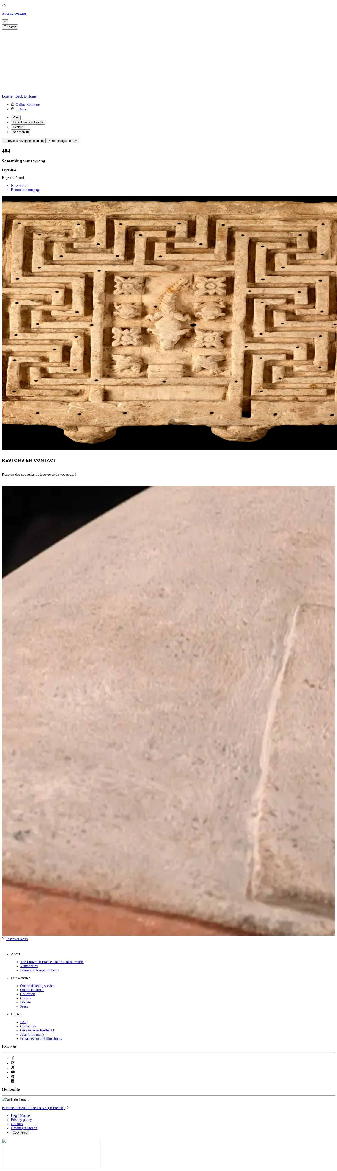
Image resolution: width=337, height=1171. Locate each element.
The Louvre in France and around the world (52, 962)
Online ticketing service (37, 986)
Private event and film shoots (41, 1038)
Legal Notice (20, 1116)
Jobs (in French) (32, 1034)
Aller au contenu (14, 13)
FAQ (24, 1022)
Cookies (17, 1124)
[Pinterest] (13, 1077)
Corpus (25, 998)
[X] (13, 1068)
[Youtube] (13, 1072)
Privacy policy (21, 1120)
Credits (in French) (24, 1128)
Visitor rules (29, 966)
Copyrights (20, 1132)
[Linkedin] (13, 1082)
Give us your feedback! (37, 1030)
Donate (25, 1002)
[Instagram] (13, 1063)
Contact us (28, 1026)
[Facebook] (13, 1059)
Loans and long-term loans (39, 970)
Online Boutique (32, 990)
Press (24, 1006)
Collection (27, 994)
